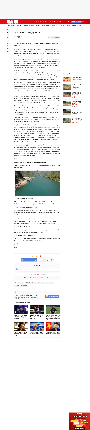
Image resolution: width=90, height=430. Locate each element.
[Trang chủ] (7, 25)
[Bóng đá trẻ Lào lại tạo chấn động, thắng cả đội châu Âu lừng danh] (37, 309)
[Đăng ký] (52, 296)
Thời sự (20, 25)
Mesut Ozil (41, 283)
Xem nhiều (14, 25)
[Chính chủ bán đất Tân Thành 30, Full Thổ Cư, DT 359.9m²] (67, 103)
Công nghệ (38, 25)
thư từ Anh (21, 283)
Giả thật (76, 25)
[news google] (54, 37)
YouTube (46, 21)
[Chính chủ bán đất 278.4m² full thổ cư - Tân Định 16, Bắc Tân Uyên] (67, 120)
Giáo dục (64, 25)
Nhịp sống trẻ (48, 25)
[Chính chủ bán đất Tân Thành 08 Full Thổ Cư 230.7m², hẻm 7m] (67, 94)
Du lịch (43, 25)
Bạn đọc (79, 25)
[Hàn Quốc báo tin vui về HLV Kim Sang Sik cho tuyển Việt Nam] (53, 326)
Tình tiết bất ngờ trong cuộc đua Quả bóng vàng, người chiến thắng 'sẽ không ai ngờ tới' (53, 317)
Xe (41, 25)
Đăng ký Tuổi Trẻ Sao (76, 21)
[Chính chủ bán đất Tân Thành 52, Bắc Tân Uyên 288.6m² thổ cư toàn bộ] (67, 112)
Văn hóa (53, 25)
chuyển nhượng (49, 283)
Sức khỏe (72, 25)
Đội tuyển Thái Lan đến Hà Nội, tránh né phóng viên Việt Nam (20, 317)
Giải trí (56, 25)
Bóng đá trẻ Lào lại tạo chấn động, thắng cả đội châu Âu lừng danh (37, 317)
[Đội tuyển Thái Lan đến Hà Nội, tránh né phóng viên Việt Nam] (21, 309)
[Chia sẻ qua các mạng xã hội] (51, 260)
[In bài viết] (7, 52)
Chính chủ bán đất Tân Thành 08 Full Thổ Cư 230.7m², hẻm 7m (76, 93)
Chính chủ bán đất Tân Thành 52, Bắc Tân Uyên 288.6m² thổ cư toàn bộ (77, 111)
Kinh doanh (33, 25)
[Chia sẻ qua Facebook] (44, 260)
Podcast (39, 21)
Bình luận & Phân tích (31, 283)
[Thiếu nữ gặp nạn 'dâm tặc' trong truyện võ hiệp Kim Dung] (21, 326)
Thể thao (60, 25)
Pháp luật (28, 25)
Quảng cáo (60, 21)
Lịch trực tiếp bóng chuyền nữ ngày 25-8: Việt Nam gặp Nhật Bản (37, 334)
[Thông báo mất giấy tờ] (67, 79)
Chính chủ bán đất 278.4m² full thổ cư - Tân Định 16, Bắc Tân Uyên (77, 120)
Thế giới (24, 25)
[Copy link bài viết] (48, 260)
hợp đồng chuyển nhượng (21, 285)
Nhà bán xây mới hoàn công (76, 85)
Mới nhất (10, 25)
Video (18, 25)
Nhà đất (68, 25)
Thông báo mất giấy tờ (77, 78)
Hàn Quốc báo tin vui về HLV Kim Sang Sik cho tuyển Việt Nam (53, 334)
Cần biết (53, 21)
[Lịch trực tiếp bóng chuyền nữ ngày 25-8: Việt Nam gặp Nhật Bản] (37, 326)
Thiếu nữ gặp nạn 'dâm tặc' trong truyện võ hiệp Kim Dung (20, 334)
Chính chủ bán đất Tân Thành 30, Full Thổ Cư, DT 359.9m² (76, 102)
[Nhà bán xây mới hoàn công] (67, 87)
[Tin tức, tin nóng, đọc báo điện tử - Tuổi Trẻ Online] (12, 21)
